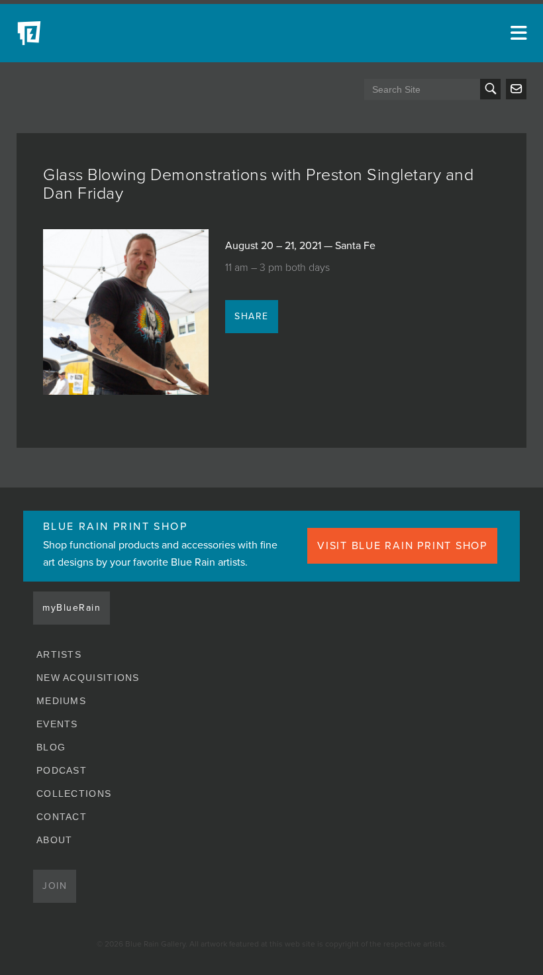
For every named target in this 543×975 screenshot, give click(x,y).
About (54, 840)
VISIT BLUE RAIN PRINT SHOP (402, 545)
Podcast (61, 770)
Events (57, 724)
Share (251, 316)
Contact (61, 816)
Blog (51, 747)
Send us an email (516, 89)
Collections (73, 793)
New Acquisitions (88, 677)
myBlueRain (71, 607)
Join (54, 886)
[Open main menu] (516, 33)
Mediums (61, 700)
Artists (58, 654)
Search (490, 89)
